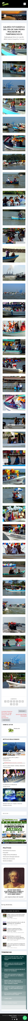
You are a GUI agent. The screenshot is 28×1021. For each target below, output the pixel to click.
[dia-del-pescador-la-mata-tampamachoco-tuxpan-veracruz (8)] (14, 521)
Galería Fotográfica (13, 39)
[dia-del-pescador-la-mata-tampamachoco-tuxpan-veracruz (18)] (14, 280)
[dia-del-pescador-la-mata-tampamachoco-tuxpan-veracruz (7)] (14, 169)
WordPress (14, 1017)
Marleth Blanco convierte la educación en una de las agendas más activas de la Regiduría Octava (16, 937)
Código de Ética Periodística (10, 854)
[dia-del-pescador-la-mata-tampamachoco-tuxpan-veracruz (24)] (14, 317)
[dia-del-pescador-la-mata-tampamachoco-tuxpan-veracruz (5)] (14, 632)
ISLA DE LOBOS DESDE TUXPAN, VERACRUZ (14, 765)
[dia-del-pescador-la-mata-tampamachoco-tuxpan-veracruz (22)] (14, 503)
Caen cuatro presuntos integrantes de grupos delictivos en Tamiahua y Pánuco (16, 945)
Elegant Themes (13, 1015)
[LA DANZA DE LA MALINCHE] (14, 776)
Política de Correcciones (9, 858)
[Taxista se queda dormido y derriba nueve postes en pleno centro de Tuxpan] (4, 929)
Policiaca (15, 918)
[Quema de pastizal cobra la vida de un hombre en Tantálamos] (4, 923)
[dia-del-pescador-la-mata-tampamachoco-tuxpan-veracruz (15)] (14, 428)
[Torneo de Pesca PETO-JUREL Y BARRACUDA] (14, 749)
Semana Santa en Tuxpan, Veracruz (12, 803)
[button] (25, 1018)
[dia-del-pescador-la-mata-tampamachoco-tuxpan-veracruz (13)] (14, 577)
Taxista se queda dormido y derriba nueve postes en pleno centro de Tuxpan (14, 930)
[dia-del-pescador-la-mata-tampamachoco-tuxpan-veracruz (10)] (14, 262)
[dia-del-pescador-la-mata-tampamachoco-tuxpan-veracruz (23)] (14, 595)
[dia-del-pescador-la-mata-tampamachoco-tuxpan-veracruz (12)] (14, 299)
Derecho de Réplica (7, 860)
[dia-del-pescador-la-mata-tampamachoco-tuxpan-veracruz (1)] (14, 688)
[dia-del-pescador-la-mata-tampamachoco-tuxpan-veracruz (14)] (14, 373)
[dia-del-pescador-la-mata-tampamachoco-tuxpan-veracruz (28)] (14, 540)
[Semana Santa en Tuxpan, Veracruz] (14, 795)
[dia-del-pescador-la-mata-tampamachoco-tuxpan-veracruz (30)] (14, 354)
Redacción (16, 37)
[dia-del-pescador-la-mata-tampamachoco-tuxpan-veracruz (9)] (14, 132)
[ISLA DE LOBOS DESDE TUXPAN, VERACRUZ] (14, 763)
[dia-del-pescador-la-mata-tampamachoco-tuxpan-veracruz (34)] (14, 188)
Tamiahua (15, 924)
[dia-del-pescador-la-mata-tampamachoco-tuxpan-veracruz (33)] (14, 651)
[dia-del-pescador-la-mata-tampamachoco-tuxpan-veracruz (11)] (14, 558)
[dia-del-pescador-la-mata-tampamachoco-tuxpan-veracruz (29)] (14, 447)
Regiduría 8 (15, 940)
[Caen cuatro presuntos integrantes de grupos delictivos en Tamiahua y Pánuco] (4, 944)
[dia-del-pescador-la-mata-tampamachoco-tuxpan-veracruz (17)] (14, 614)
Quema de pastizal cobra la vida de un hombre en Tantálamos (16, 922)
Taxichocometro (20, 932)
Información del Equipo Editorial (11, 856)
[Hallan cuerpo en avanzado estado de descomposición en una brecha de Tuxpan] (4, 915)
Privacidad (5, 852)
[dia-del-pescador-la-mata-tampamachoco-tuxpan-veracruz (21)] (14, 225)
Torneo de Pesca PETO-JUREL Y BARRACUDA (11, 758)
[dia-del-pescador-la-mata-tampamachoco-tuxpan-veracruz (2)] (14, 391)
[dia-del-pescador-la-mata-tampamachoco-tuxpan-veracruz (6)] (14, 669)
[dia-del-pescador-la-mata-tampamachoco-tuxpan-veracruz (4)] (14, 206)
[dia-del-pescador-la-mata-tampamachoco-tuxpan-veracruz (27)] (14, 114)
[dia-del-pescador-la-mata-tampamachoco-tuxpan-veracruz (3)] (14, 484)
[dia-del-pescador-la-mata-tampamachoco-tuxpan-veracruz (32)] (14, 410)
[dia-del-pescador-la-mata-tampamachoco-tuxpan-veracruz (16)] (14, 95)
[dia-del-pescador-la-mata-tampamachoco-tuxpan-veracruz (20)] (14, 77)
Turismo (21, 39)
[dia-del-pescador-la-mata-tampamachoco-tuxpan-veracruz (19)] (14, 336)
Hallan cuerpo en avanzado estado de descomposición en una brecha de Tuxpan (16, 916)
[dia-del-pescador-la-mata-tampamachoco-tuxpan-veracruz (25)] (14, 466)
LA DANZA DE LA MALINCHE (10, 784)
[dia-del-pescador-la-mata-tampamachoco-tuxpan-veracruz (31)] (14, 151)
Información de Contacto (9, 850)
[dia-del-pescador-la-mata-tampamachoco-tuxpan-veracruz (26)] (14, 243)
